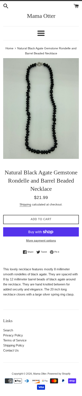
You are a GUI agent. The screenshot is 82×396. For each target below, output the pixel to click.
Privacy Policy (13, 335)
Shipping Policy (13, 345)
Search (8, 330)
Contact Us (11, 350)
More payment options (41, 240)
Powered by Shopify (59, 373)
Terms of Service (14, 340)
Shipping (25, 204)
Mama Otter (41, 16)
